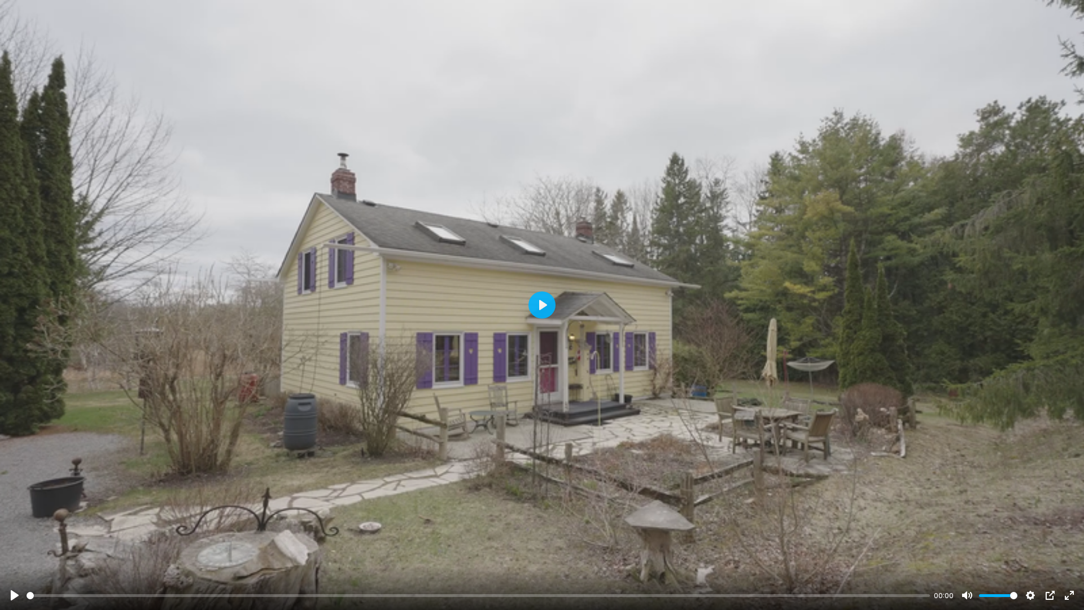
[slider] (478, 595)
